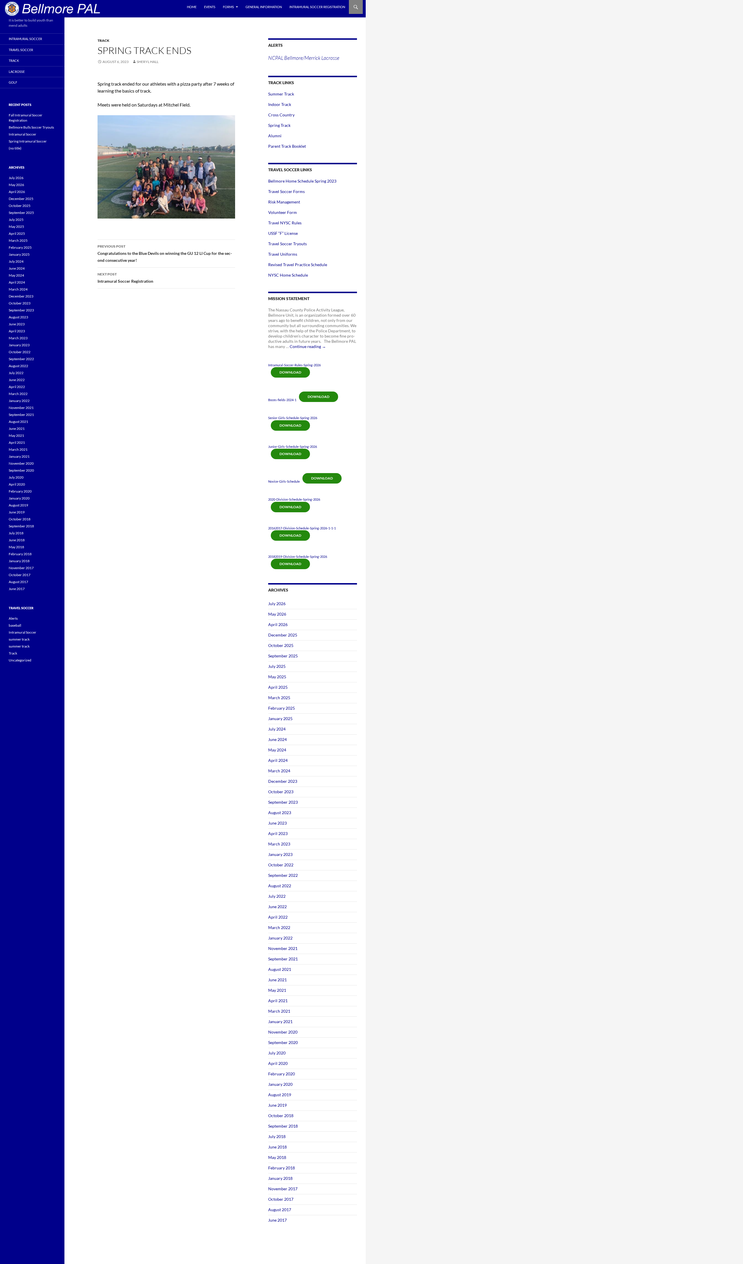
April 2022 (278, 917)
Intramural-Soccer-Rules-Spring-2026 (294, 365)
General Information (264, 7)
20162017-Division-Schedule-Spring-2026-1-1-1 (302, 528)
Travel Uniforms (282, 254)
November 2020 (282, 1031)
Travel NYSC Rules (285, 222)
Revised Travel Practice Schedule (297, 264)
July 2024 (277, 728)
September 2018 (283, 1126)
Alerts (13, 618)
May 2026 (277, 614)
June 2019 (277, 1105)
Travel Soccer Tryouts (287, 243)
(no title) (15, 148)
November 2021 (282, 948)
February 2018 (281, 1167)
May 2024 (277, 749)
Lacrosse (17, 71)
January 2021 (280, 1021)
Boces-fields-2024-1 (282, 400)
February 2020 (281, 1073)
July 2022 (277, 896)
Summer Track (281, 93)
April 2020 (278, 1063)
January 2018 (280, 1178)
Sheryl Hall (147, 61)
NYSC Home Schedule (288, 275)
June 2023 (277, 823)
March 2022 (279, 927)
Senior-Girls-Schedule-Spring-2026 (292, 418)
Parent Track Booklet (287, 146)
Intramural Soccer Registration (317, 7)
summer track (19, 639)
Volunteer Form (282, 212)
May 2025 (277, 676)
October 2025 (280, 645)
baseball (15, 625)
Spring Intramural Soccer (28, 141)
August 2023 (279, 812)
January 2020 (280, 1084)
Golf (13, 82)
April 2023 (278, 833)
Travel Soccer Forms (286, 191)
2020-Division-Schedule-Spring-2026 (294, 499)
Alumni (275, 135)
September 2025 (283, 655)
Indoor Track (279, 104)
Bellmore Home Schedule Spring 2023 (302, 180)
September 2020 (283, 1042)
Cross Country (281, 114)
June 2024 (277, 739)
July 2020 (277, 1052)
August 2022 (279, 885)
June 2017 (277, 1220)
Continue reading (308, 346)
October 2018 (280, 1115)
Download (290, 372)
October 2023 (280, 791)
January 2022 (280, 937)
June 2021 (277, 979)
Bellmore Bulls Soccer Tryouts (31, 127)
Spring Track (279, 125)
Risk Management (284, 201)
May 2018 (277, 1157)
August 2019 (279, 1094)
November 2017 (282, 1188)
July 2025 (277, 666)
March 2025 (279, 697)
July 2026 (277, 603)
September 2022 (283, 875)
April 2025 (278, 687)
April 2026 (278, 624)
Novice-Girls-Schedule (284, 481)
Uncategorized (20, 660)
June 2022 (277, 906)
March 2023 (279, 843)
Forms (228, 7)
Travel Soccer (21, 50)
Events (209, 7)
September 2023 (283, 802)
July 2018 (277, 1136)
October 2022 (280, 864)
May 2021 (277, 990)
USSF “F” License (283, 233)
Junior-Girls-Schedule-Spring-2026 (292, 446)
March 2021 (279, 1011)
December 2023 (282, 781)
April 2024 (278, 760)
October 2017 (280, 1199)
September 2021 (283, 958)
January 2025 (280, 718)
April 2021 (278, 1000)
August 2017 (279, 1209)
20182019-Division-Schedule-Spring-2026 (297, 556)
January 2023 (280, 854)
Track (103, 40)
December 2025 (282, 634)
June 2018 (277, 1146)
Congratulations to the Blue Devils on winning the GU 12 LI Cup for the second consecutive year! (165, 253)
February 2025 (281, 708)
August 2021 (279, 969)
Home (191, 7)
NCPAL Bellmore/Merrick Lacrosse (303, 58)
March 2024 (279, 770)
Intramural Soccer (25, 39)
